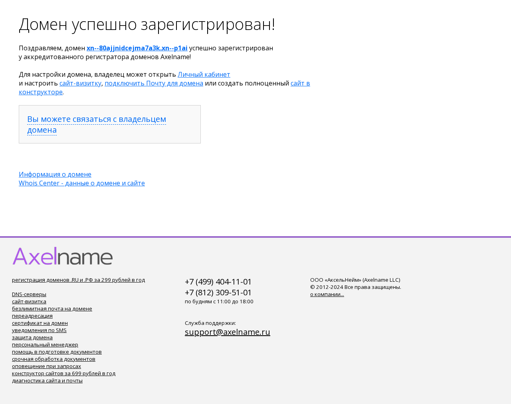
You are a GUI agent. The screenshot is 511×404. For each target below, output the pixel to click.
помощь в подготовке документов (57, 351)
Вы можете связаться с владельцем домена (96, 124)
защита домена (32, 337)
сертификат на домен (40, 322)
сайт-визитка (29, 301)
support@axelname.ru (227, 331)
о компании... (327, 294)
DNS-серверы (29, 294)
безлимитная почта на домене (52, 308)
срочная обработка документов (53, 358)
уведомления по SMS (39, 330)
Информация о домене (55, 174)
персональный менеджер (45, 344)
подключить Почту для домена (154, 83)
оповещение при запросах (46, 366)
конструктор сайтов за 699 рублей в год (63, 373)
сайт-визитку (80, 83)
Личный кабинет (204, 74)
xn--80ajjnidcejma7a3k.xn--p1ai (137, 48)
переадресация (32, 315)
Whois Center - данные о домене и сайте (82, 183)
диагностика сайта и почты (47, 380)
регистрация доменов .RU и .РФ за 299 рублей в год (78, 279)
